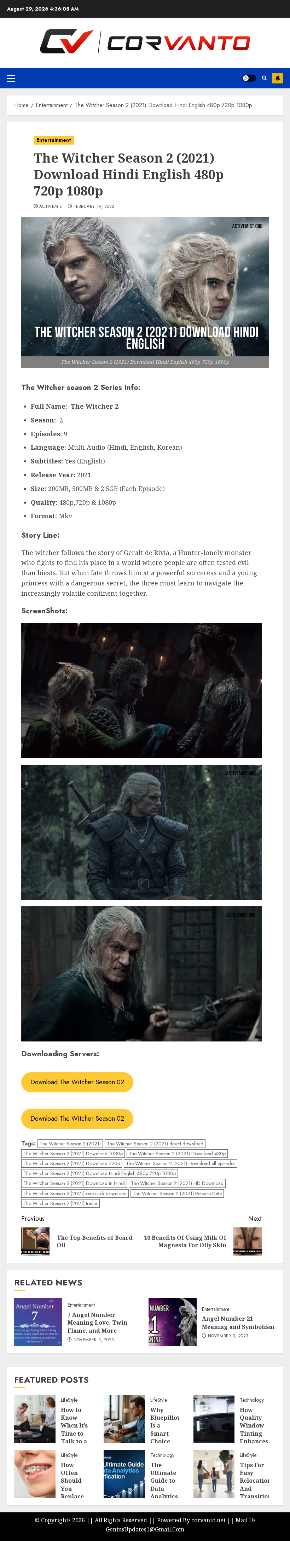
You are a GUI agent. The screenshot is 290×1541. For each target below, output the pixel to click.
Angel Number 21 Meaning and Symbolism (238, 1322)
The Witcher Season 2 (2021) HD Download (177, 1183)
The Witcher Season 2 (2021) (70, 1143)
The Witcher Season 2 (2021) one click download (75, 1193)
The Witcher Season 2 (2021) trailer (60, 1203)
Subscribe (277, 78)
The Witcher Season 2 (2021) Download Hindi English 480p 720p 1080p (99, 1173)
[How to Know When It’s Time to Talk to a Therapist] (35, 1419)
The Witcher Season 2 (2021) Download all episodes (180, 1163)
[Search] (264, 78)
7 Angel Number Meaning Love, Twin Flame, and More (97, 1323)
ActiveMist (52, 207)
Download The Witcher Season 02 (77, 1082)
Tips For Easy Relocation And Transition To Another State (256, 1492)
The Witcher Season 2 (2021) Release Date (177, 1193)
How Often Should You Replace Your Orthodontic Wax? (79, 1492)
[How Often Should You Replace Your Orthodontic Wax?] (35, 1474)
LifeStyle (69, 1400)
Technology (252, 1400)
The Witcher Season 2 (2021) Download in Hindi (74, 1183)
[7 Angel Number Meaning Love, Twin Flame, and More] (38, 1322)
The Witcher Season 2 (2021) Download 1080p (73, 1153)
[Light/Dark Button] (249, 78)
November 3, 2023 (94, 1340)
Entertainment (53, 140)
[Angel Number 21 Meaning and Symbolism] (173, 1322)
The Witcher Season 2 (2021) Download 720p (71, 1163)
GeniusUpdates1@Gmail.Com (145, 1529)
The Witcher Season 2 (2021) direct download (155, 1143)
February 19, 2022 (94, 207)
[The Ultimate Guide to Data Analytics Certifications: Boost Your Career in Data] (124, 1474)
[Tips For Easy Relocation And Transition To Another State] (214, 1474)
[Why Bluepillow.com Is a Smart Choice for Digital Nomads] (124, 1419)
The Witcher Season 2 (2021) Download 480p (177, 1153)
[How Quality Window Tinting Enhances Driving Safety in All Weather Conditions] (214, 1419)
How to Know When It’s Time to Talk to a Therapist (75, 1429)
